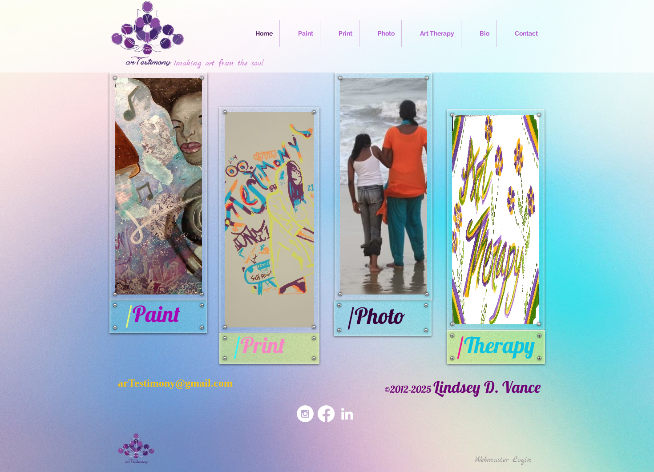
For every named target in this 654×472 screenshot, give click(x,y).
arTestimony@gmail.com (175, 383)
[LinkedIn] (347, 413)
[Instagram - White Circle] (305, 413)
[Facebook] (326, 413)
